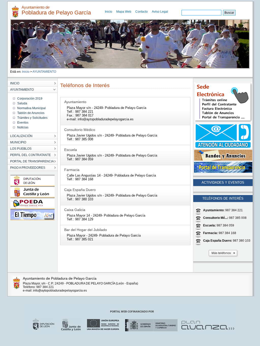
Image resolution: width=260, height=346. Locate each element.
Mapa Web (123, 11)
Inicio (108, 11)
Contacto (141, 11)
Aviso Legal (160, 11)
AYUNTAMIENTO (44, 71)
